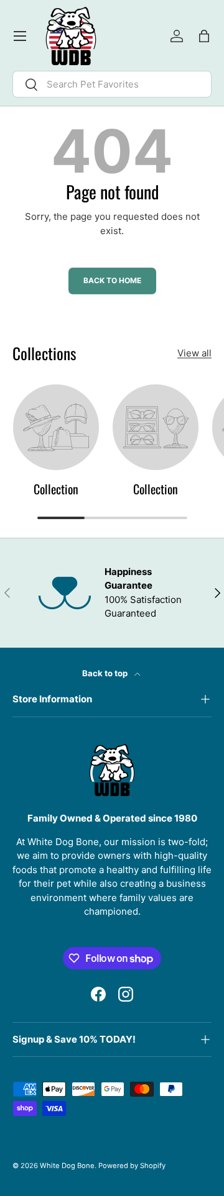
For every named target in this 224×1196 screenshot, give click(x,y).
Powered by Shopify (132, 1165)
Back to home (112, 280)
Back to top (105, 673)
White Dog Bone (67, 1165)
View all (194, 353)
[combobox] (112, 84)
